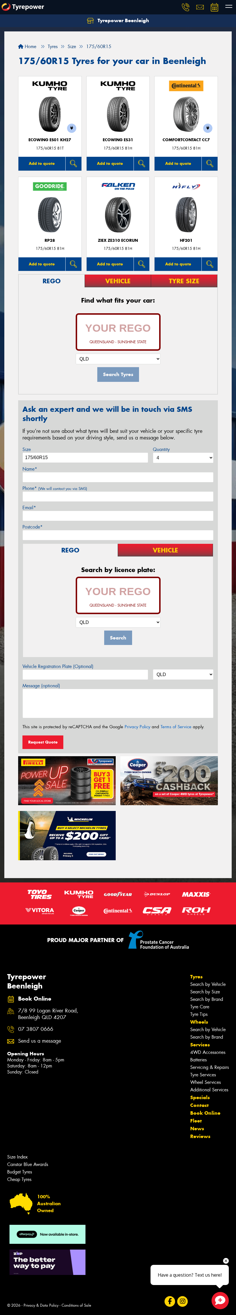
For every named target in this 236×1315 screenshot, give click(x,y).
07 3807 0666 (35, 1029)
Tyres (196, 976)
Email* (29, 508)
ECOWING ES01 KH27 (49, 139)
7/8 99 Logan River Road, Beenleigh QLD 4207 (48, 1014)
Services (200, 1045)
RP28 (50, 240)
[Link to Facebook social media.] (169, 1301)
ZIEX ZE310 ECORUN (118, 240)
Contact (199, 1105)
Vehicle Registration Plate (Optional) (58, 666)
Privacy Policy (137, 727)
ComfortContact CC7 (186, 139)
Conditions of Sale (76, 1305)
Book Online (205, 1113)
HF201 (186, 240)
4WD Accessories (207, 1052)
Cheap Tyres (19, 1179)
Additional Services (209, 1090)
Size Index (17, 1157)
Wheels (199, 1022)
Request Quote (43, 742)
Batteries (198, 1060)
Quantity (161, 449)
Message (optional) (41, 686)
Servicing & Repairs (209, 1067)
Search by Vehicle (208, 984)
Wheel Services (205, 1082)
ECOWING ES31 (118, 139)
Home (29, 47)
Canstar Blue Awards (27, 1164)
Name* (29, 469)
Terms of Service (176, 727)
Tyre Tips (199, 1014)
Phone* (54, 488)
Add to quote (42, 163)
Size (26, 449)
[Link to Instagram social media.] (182, 1301)
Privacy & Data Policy (41, 1305)
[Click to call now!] (185, 7)
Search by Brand (206, 999)
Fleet (196, 1121)
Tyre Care (199, 1007)
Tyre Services (203, 1075)
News (197, 1128)
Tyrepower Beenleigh (122, 20)
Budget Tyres (19, 1172)
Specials (200, 1097)
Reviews (200, 1136)
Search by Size (205, 992)
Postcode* (32, 527)
